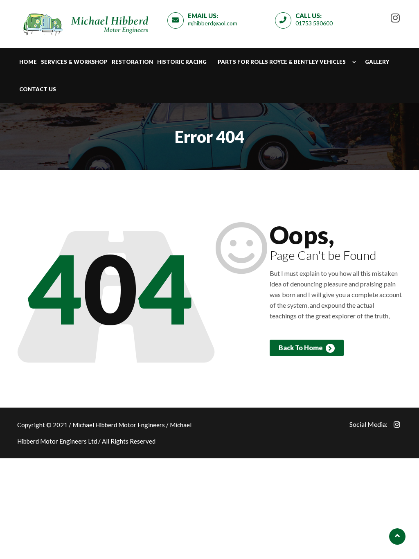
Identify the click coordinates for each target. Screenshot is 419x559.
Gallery (377, 62)
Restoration (132, 62)
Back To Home (301, 348)
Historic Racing (182, 62)
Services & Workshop (74, 62)
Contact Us (37, 89)
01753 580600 (314, 23)
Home (28, 62)
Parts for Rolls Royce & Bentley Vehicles (282, 62)
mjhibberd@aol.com (212, 23)
